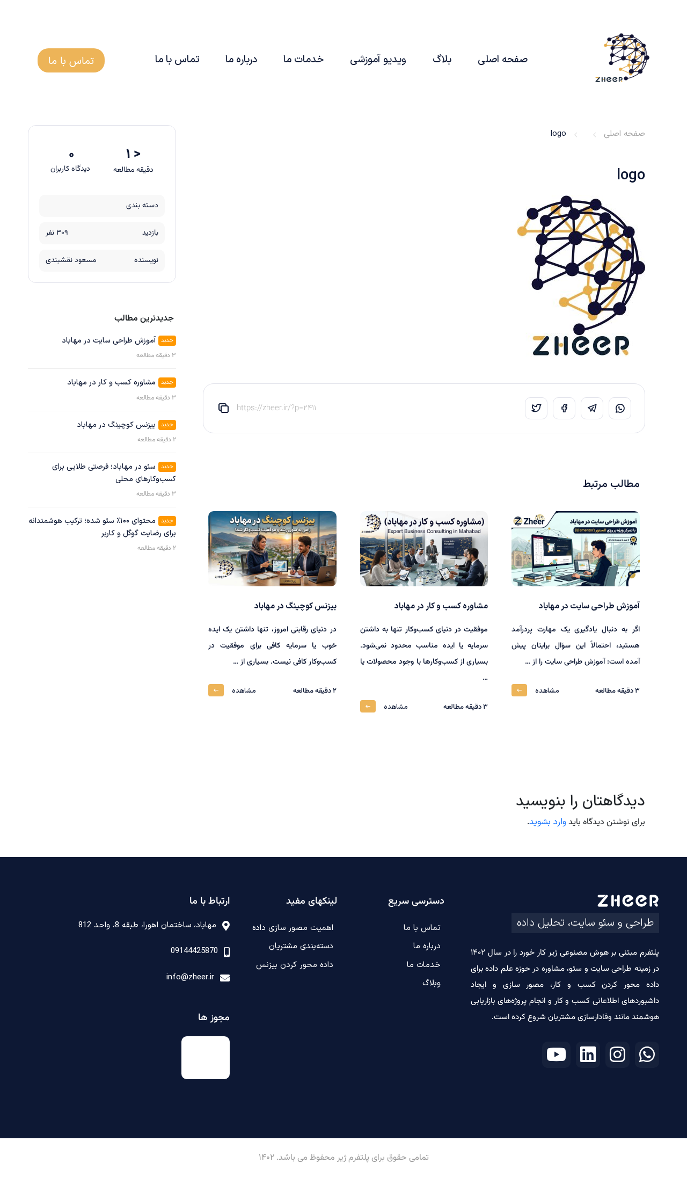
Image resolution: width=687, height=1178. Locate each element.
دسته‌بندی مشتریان (301, 946)
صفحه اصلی (503, 60)
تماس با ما (177, 60)
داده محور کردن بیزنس (294, 965)
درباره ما (241, 60)
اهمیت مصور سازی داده (292, 928)
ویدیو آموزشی (378, 60)
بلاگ (442, 60)
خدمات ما (303, 60)
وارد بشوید (547, 822)
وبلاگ (431, 983)
